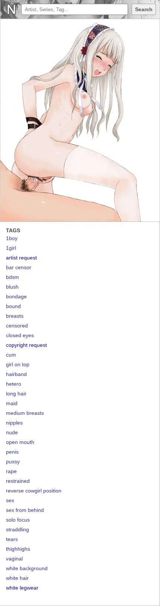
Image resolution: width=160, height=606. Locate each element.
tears (12, 539)
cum (11, 355)
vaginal (14, 559)
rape (11, 471)
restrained (18, 481)
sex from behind (25, 510)
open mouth (20, 442)
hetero (13, 384)
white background (27, 568)
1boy (11, 238)
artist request (21, 258)
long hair (16, 394)
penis (12, 452)
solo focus (18, 520)
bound (13, 306)
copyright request (26, 345)
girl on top (17, 364)
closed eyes (20, 335)
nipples (14, 423)
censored (17, 326)
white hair (17, 578)
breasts (14, 316)
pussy (13, 461)
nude (12, 432)
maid (11, 403)
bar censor (18, 267)
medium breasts (25, 413)
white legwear (22, 588)
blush (12, 287)
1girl (11, 248)
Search (144, 9)
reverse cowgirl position (33, 491)
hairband (16, 374)
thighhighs (18, 549)
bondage (16, 296)
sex (10, 500)
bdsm (12, 277)
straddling (17, 529)
